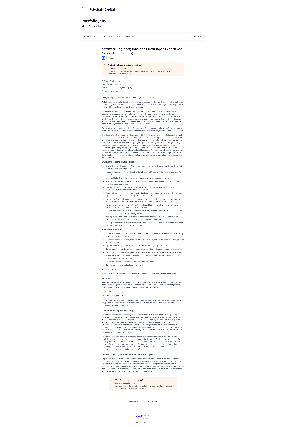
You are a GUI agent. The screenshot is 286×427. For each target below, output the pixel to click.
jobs (109, 36)
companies (92, 36)
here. (150, 371)
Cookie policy (148, 422)
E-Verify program (173, 330)
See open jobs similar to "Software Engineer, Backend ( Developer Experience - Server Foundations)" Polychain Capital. (140, 72)
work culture (111, 128)
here (131, 366)
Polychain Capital (102, 9)
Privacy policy (138, 422)
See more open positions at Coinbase (143, 401)
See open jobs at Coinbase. (118, 68)
